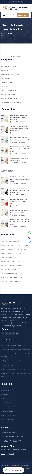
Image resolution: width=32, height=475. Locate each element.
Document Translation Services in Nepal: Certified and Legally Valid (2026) (20, 222)
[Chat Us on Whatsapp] (29, 233)
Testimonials (7, 403)
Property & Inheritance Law (10, 269)
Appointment (23, 15)
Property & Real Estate (9, 98)
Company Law (6, 78)
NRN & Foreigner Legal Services (12, 277)
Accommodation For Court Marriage (13, 249)
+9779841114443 (9, 432)
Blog (4, 398)
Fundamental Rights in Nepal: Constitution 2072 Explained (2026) (18, 201)
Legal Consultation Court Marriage (13, 253)
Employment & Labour (9, 94)
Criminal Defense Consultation (12, 281)
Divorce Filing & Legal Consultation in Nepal (15, 374)
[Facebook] (10, 2)
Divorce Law (5, 70)
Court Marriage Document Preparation (16, 349)
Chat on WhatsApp (15, 470)
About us (6, 390)
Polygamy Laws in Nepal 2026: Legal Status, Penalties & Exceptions (19, 117)
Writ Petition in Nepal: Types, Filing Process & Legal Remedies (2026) (20, 179)
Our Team (6, 394)
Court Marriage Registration (11, 241)
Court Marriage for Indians (12, 407)
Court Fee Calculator (10, 419)
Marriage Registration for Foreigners (15, 369)
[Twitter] (13, 2)
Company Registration (9, 273)
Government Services (8, 90)
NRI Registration (8, 411)
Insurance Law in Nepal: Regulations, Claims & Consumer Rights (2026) (20, 190)
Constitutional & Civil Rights (11, 102)
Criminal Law (5, 86)
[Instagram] (16, 2)
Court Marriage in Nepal (9, 257)
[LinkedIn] (19, 2)
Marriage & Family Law (9, 66)
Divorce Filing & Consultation (11, 265)
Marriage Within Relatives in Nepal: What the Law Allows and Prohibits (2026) (20, 149)
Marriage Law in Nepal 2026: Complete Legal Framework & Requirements (19, 129)
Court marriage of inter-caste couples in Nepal (19, 159)
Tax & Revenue (6, 82)
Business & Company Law (10, 74)
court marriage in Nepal (10, 323)
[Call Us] (29, 242)
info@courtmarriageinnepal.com (15, 436)
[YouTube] (22, 2)
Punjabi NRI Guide (9, 415)
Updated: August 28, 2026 (19, 122)
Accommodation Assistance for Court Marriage (15, 355)
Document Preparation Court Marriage (14, 245)
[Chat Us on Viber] (30, 238)
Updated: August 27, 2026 (19, 162)
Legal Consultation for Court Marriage (16, 361)
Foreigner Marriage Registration (12, 261)
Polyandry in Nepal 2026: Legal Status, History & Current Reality (20, 139)
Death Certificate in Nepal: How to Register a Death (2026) (20, 212)
